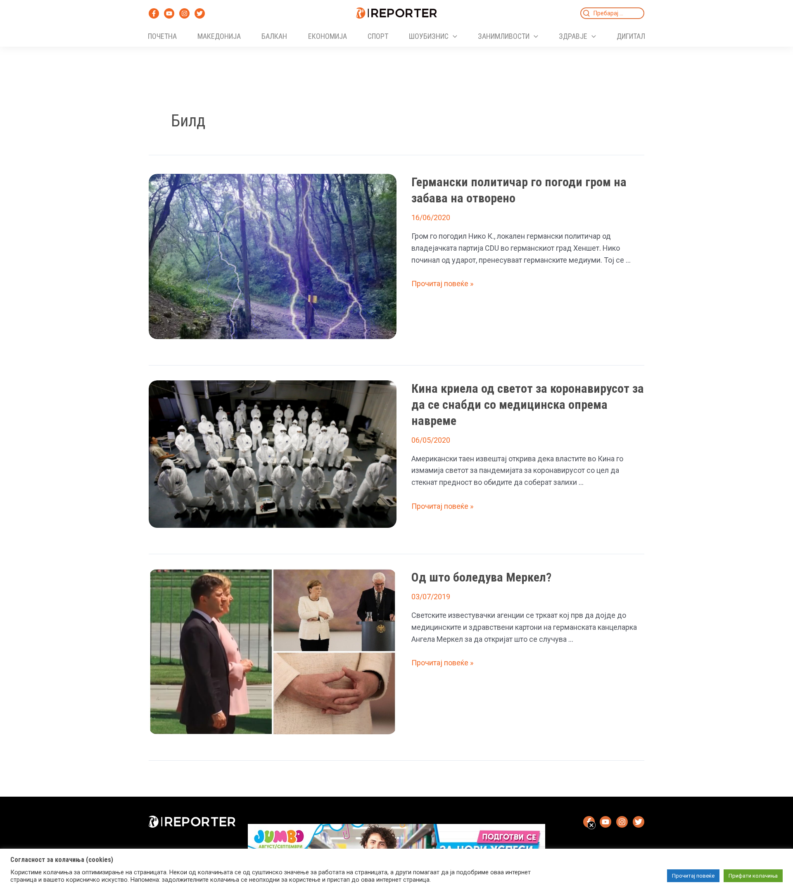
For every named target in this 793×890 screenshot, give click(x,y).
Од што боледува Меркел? (481, 577)
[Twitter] (200, 13)
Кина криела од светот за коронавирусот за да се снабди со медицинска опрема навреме (527, 404)
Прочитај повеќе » (442, 283)
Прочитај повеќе (693, 876)
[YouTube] (169, 13)
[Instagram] (184, 13)
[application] (453, 36)
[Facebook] (154, 13)
